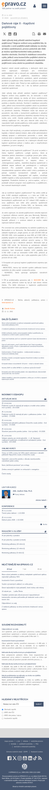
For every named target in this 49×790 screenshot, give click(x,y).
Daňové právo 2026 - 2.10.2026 (12, 519)
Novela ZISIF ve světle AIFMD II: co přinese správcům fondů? (21, 368)
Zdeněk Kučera (9, 308)
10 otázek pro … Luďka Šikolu (12, 591)
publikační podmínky (26, 744)
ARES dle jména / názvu (12, 715)
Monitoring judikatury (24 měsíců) (13, 544)
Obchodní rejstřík (10, 709)
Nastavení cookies (37, 752)
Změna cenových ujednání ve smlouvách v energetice (20, 469)
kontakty (13, 744)
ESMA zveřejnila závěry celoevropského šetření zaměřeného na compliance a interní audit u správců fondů (22, 334)
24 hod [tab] (9, 569)
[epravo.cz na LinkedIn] (30, 758)
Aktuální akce (9, 399)
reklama (25, 741)
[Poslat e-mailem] (44, 33)
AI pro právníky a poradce (11, 535)
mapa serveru (9, 741)
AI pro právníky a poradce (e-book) (14, 540)
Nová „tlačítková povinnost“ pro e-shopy (15, 465)
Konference (8, 506)
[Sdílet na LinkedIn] (9, 33)
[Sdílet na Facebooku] (15, 33)
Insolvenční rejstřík (10, 718)
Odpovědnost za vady (9, 603)
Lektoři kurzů (9, 487)
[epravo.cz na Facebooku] (9, 758)
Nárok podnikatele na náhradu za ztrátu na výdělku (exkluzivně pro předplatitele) (21, 676)
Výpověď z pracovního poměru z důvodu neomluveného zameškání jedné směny (21, 460)
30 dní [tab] (39, 569)
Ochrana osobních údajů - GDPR (17, 752)
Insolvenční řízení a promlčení (12, 580)
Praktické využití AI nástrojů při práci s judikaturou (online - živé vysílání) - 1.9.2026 (24, 414)
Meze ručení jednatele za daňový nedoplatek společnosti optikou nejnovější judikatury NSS (23, 324)
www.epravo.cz (7, 302)
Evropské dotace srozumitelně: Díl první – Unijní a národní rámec (23, 364)
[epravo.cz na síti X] (14, 758)
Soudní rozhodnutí (14, 624)
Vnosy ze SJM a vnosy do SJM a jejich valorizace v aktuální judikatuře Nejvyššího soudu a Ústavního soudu (23, 454)
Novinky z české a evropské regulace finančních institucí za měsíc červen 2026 (23, 358)
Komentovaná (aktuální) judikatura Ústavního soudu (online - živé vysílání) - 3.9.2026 (24, 423)
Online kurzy (9, 448)
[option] (24, 494)
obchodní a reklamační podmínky (24, 747)
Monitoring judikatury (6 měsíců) (13, 553)
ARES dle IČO (9, 712)
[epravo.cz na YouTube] (25, 758)
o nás (18, 741)
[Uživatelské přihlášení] (34, 6)
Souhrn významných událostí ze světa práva (17, 584)
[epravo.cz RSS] (40, 758)
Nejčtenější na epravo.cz (17, 564)
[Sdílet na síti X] (4, 33)
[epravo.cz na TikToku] (35, 758)
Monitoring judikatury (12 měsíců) (13, 548)
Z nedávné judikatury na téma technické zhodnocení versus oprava (23, 329)
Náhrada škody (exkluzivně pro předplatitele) (19, 652)
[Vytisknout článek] (39, 33)
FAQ (37, 744)
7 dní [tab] (24, 569)
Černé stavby (6, 474)
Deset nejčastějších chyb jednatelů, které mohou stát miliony (23, 588)
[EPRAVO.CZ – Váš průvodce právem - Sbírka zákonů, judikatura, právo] (14, 5)
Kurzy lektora (19, 494)
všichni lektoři (41, 500)
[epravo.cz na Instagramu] (20, 758)
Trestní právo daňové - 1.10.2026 (13, 512)
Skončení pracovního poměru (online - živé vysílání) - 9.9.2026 (23, 430)
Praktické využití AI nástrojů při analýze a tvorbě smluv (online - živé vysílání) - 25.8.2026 (24, 405)
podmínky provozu (37, 741)
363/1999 (37, 280)
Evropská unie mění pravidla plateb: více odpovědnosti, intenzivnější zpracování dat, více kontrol (24, 372)
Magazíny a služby (12, 531)
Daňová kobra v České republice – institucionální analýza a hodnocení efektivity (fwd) (21, 353)
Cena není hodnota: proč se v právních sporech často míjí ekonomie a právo (24, 339)
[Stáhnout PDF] (33, 33)
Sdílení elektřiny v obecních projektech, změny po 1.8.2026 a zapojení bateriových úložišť (24, 378)
